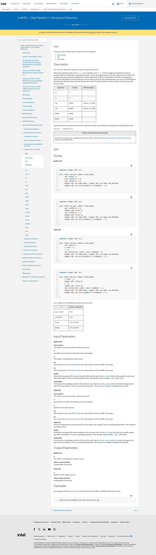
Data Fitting (26, 269)
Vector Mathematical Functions (32, 125)
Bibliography (27, 273)
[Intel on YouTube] (49, 530)
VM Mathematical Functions (32, 133)
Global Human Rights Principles (105, 546)
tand (26, 235)
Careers (85, 522)
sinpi (26, 205)
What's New (26, 53)
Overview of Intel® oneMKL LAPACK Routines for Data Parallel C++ (32, 89)
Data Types (26, 95)
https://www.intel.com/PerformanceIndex (117, 138)
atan (26, 193)
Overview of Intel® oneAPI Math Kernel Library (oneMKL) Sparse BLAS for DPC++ (32, 81)
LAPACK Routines (28, 121)
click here (92, 32)
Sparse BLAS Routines (29, 117)
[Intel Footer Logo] (22, 535)
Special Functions (30, 242)
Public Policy (124, 522)
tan (26, 182)
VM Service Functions (30, 250)
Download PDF (130, 18)
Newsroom (67, 522)
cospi (27, 201)
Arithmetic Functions (31, 136)
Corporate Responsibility (99, 522)
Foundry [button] (75, 4)
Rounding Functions (30, 246)
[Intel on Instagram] (54, 530)
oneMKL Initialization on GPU (32, 57)
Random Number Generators (31, 258)
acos (26, 185)
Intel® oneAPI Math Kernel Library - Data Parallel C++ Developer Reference (32, 47)
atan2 (27, 197)
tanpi (26, 208)
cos (26, 153)
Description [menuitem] (29, 158)
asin (26, 189)
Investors (76, 522)
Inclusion (114, 522)
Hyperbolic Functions (31, 239)
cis (26, 178)
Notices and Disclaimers (31, 281)
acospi (27, 212)
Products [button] (15, 4)
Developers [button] (51, 4)
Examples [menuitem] (28, 165)
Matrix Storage (27, 98)
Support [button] (26, 4)
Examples (60, 59)
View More (75, 25)
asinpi (27, 216)
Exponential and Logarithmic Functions (33, 145)
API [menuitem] (26, 161)
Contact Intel (55, 522)
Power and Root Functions (32, 140)
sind (26, 231)
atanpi (27, 220)
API (58, 57)
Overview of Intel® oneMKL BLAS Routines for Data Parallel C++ (33, 73)
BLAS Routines (27, 114)
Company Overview (41, 522)
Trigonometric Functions (32, 149)
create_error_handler (108, 384)
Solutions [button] (38, 4)
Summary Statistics (28, 262)
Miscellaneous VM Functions (32, 254)
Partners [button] (64, 4)
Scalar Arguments (28, 102)
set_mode (106, 376)
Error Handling (27, 106)
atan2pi (27, 224)
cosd (26, 227)
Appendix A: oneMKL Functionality (33, 277)
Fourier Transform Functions (31, 265)
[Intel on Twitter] (39, 530)
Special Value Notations (31, 129)
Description (61, 55)
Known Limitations (29, 110)
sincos (27, 174)
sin (26, 170)
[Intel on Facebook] (34, 530)
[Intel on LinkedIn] (44, 530)
